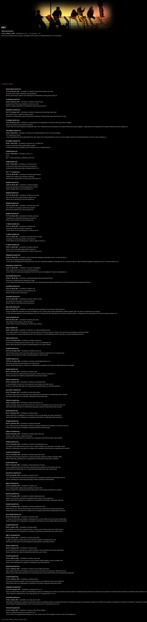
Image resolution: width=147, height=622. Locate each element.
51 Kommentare (33, 33)
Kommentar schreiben (7, 84)
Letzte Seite (5, 619)
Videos (25, 33)
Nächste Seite (22, 619)
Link (39, 33)
